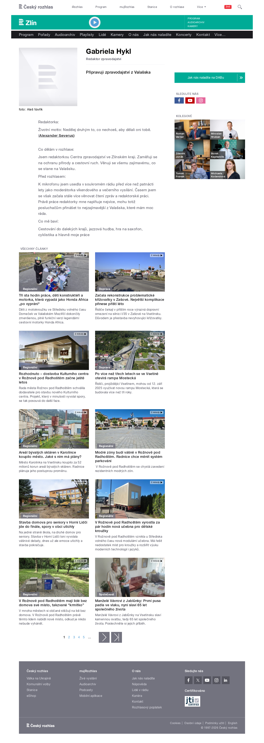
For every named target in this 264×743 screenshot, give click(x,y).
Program (100, 7)
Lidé (102, 34)
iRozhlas (77, 7)
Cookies (175, 723)
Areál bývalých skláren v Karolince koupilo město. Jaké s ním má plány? (50, 454)
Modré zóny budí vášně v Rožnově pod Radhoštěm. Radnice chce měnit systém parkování (129, 456)
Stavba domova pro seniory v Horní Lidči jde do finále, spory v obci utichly (53, 524)
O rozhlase (177, 7)
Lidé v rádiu (140, 690)
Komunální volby (38, 684)
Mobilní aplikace (90, 696)
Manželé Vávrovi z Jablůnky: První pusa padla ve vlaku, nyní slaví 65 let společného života (128, 605)
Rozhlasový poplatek (147, 707)
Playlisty (87, 34)
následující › (104, 637)
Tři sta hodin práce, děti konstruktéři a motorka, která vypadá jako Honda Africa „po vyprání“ (53, 299)
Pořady (44, 34)
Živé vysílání (88, 678)
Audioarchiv (196, 22)
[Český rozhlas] (36, 7)
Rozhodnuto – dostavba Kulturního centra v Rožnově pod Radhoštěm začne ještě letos (54, 378)
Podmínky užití (214, 723)
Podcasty (86, 690)
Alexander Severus (56, 135)
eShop (31, 696)
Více (220, 34)
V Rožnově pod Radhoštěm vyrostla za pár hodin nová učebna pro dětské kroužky (127, 526)
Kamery (193, 26)
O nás (134, 34)
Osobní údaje (193, 723)
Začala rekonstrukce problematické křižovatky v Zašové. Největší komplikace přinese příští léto (129, 299)
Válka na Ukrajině (39, 678)
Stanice (152, 7)
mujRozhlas (127, 7)
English (232, 723)
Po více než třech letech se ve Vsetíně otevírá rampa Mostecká (126, 376)
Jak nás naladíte (157, 34)
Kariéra (137, 696)
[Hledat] (240, 7)
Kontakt (203, 34)
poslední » (116, 637)
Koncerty (184, 34)
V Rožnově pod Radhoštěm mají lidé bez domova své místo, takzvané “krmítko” (53, 603)
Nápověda (139, 684)
